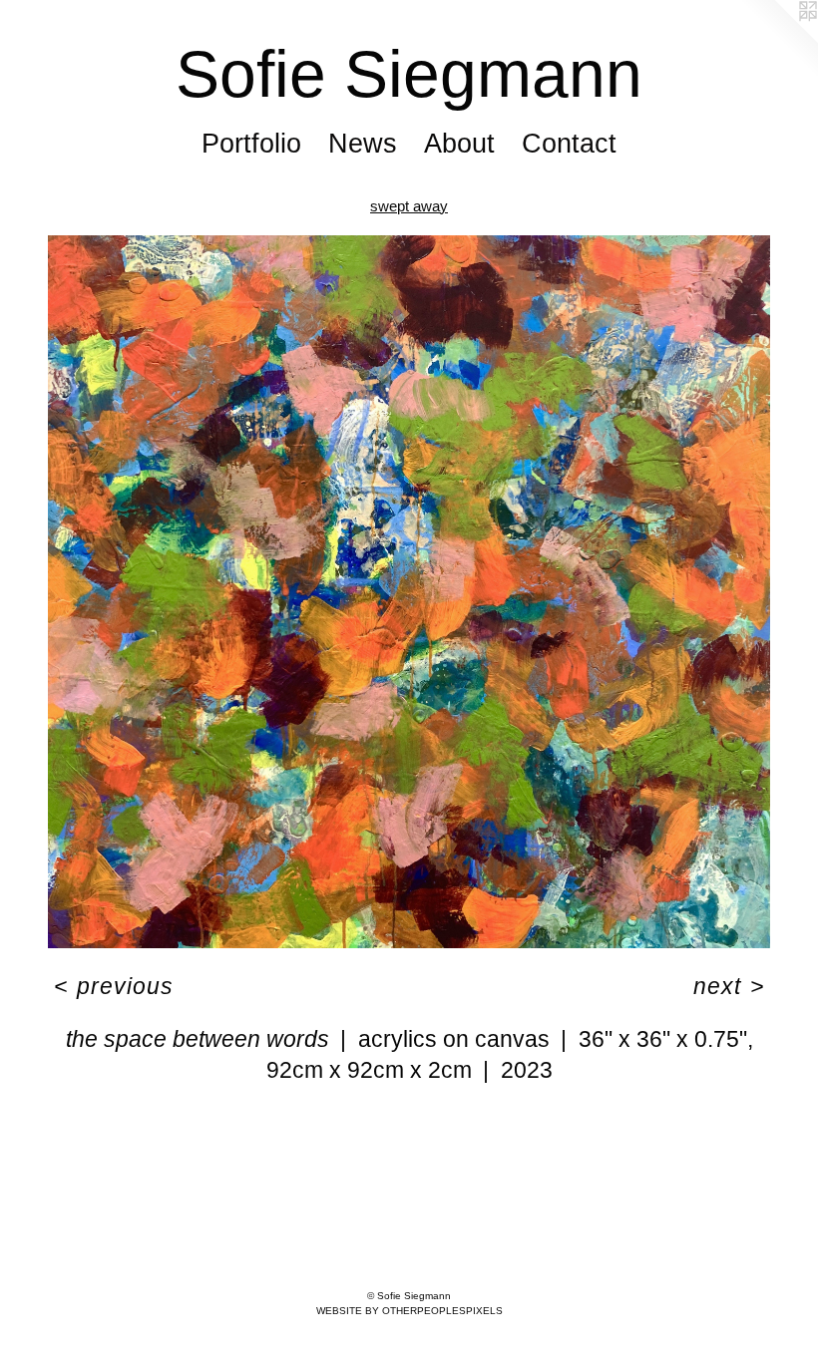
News (362, 144)
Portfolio (251, 144)
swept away (409, 205)
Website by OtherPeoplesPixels (409, 1310)
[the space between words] (409, 591)
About (459, 144)
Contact (569, 144)
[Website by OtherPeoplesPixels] (778, 40)
